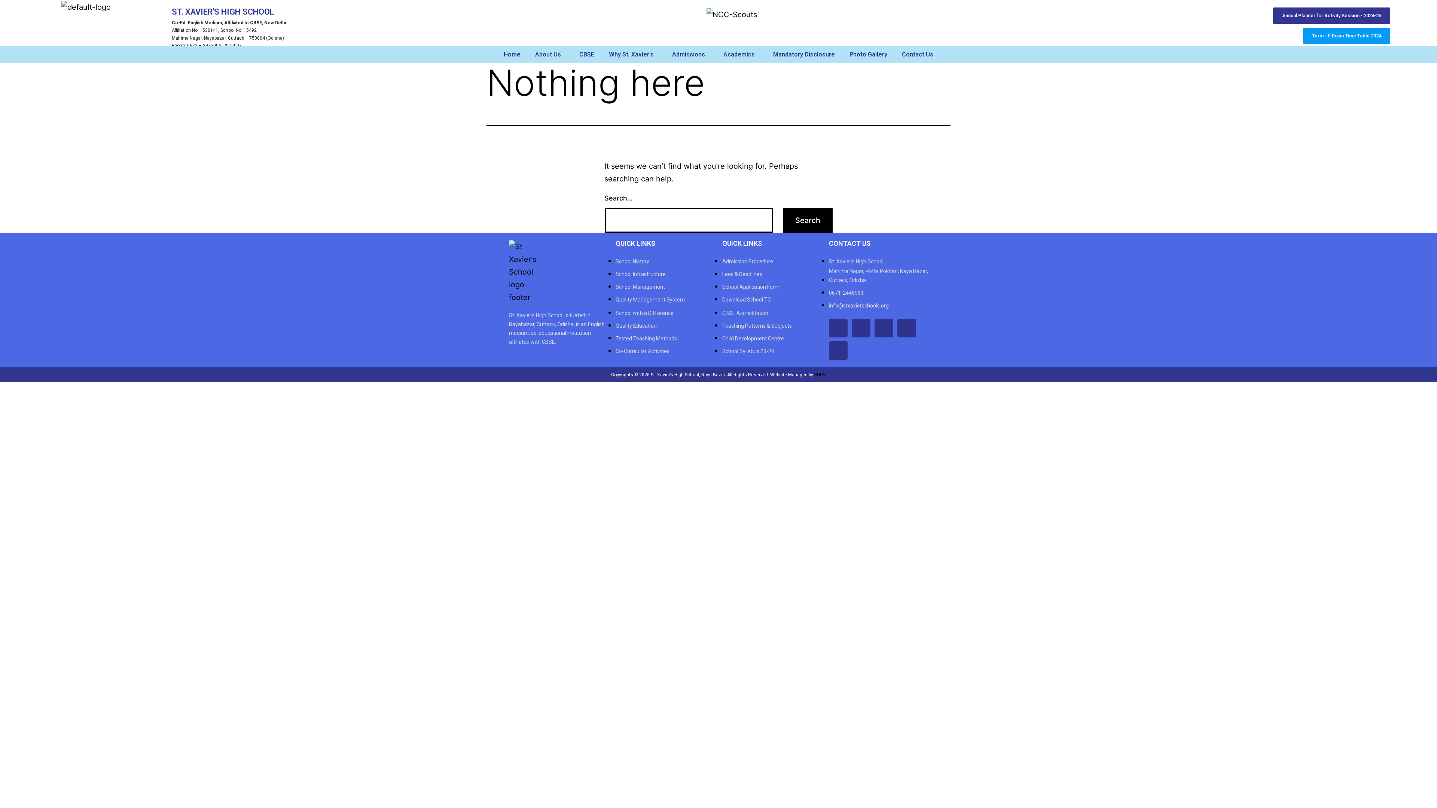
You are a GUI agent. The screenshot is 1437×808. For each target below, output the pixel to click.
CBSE (586, 54)
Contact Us (917, 54)
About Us (548, 54)
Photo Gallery (868, 54)
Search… (618, 198)
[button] (550, 54)
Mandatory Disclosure (804, 54)
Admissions (688, 54)
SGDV (820, 374)
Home (512, 54)
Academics (739, 54)
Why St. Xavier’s (631, 54)
